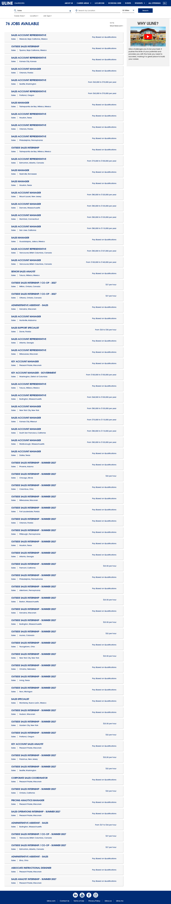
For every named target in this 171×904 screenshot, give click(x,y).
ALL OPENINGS (154, 3)
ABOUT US (69, 3)
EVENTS (128, 3)
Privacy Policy (94, 901)
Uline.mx (119, 901)
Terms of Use (79, 901)
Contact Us (64, 901)
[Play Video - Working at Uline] (148, 36)
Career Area (19, 16)
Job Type (46, 16)
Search (145, 10)
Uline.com (51, 901)
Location (33, 16)
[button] (165, 3)
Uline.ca (108, 901)
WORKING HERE (114, 3)
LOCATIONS (99, 3)
